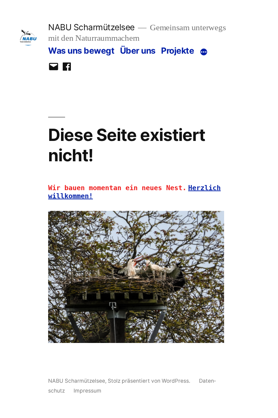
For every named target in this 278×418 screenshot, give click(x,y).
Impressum (87, 390)
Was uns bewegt (81, 51)
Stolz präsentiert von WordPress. (150, 381)
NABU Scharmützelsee (91, 27)
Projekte (177, 51)
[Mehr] (204, 52)
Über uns (138, 51)
